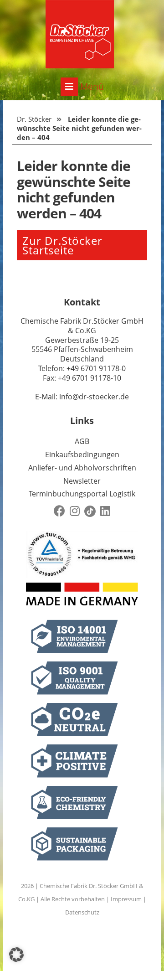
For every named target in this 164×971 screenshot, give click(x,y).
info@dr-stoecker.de (94, 397)
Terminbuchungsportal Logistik (82, 494)
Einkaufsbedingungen (82, 454)
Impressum (126, 899)
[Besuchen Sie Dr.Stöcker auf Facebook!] (59, 511)
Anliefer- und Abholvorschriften (82, 468)
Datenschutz (82, 912)
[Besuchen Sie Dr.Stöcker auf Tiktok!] (90, 511)
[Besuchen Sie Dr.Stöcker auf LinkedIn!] (105, 511)
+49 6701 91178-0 (96, 368)
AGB (82, 441)
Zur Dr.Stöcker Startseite (62, 245)
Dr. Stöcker (34, 119)
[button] (16, 954)
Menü (91, 86)
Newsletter (82, 481)
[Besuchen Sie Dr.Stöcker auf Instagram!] (75, 511)
